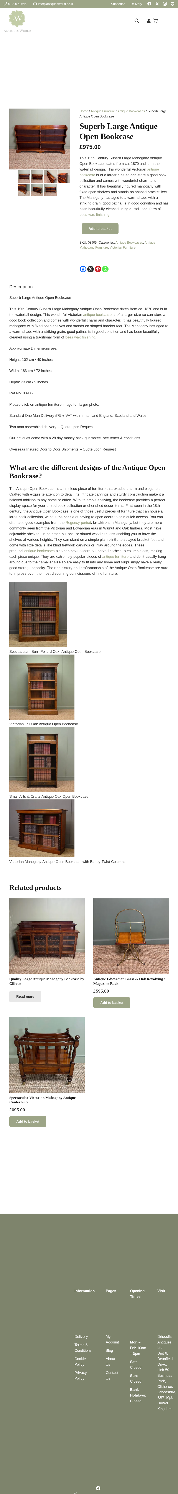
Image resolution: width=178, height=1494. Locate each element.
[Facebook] (149, 4)
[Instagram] (165, 4)
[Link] (149, 20)
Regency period (78, 523)
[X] (157, 4)
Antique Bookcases (131, 111)
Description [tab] (21, 286)
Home (83, 111)
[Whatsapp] (105, 269)
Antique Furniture (103, 111)
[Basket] (155, 21)
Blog (109, 1350)
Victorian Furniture (122, 247)
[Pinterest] (172, 4)
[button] (137, 21)
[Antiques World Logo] (17, 21)
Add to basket (100, 229)
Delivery (81, 1337)
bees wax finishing (94, 215)
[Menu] (171, 20)
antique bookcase (97, 315)
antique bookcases (39, 551)
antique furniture (115, 556)
